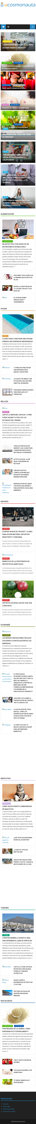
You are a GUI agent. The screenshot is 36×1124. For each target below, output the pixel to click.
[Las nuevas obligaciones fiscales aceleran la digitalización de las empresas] (18, 631)
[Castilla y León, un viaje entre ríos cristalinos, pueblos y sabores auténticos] (7, 967)
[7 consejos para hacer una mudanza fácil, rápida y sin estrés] (7, 367)
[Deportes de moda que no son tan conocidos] (18, 589)
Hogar (4, 309)
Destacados (18, 62)
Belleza (5, 104)
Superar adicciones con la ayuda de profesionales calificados (15, 157)
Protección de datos (9, 1111)
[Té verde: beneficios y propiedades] (18, 120)
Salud (5, 129)
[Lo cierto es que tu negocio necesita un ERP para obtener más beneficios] (7, 725)
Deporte (4, 501)
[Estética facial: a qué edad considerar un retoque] (7, 461)
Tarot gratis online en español (14, 88)
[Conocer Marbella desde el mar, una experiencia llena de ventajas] (18, 923)
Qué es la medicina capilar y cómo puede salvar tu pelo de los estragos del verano (17, 417)
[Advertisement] (19, 14)
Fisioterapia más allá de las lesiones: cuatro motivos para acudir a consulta (18, 202)
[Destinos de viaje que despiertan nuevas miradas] (7, 993)
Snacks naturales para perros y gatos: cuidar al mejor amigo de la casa (23, 862)
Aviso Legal (6, 1106)
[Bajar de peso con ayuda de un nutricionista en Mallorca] (18, 229)
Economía (5, 625)
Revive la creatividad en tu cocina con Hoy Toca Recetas (23, 289)
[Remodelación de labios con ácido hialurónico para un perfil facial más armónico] (7, 488)
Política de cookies (8, 1109)
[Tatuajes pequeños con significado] (18, 100)
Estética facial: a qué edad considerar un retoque (22, 461)
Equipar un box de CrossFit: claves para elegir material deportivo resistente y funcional (17, 534)
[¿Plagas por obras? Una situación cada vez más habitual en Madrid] (7, 379)
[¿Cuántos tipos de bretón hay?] (7, 851)
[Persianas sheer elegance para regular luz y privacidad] (7, 392)
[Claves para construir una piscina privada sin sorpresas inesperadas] (18, 324)
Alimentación (7, 62)
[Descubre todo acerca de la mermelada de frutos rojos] (7, 277)
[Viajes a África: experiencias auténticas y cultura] (7, 981)
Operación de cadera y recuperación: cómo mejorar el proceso (17, 134)
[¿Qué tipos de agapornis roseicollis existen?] (7, 840)
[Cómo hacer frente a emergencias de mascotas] (18, 792)
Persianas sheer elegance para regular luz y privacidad (23, 392)
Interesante (7, 41)
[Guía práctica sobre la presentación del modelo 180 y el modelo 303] (7, 699)
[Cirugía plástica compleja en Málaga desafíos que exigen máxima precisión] (7, 472)
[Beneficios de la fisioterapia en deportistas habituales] (18, 555)
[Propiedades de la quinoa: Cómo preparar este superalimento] (18, 61)
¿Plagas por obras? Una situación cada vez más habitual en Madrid (23, 381)
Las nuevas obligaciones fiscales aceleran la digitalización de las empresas (16, 640)
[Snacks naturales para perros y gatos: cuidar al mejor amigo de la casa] (7, 861)
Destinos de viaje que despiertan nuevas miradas (22, 993)
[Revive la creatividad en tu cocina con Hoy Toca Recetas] (7, 288)
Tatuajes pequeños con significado (15, 108)
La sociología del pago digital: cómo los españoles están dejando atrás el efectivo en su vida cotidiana (23, 714)
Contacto (5, 1104)
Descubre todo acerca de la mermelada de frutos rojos (23, 278)
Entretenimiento (19, 85)
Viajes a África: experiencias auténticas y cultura (23, 982)
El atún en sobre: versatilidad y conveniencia (20, 300)
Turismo (5, 908)
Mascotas (6, 778)
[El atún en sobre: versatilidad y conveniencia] (7, 297)
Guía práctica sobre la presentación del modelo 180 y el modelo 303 (23, 700)
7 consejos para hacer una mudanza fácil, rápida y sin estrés (22, 370)
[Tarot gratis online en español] (18, 80)
